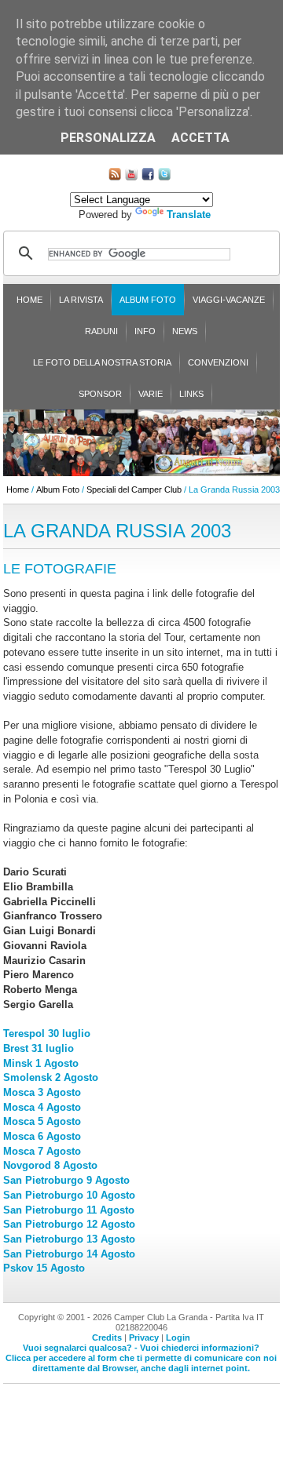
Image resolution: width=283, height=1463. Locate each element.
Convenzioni (218, 362)
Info (145, 331)
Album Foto (147, 299)
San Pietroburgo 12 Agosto (69, 1224)
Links (191, 394)
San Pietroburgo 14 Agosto (69, 1254)
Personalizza (108, 137)
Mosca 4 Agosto (42, 1107)
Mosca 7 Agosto (42, 1151)
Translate (189, 214)
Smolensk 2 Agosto (50, 1077)
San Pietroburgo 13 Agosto (69, 1239)
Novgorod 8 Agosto (50, 1165)
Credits (107, 1337)
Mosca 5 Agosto (42, 1121)
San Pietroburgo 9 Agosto (66, 1180)
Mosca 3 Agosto (42, 1092)
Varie (150, 394)
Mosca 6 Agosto (42, 1136)
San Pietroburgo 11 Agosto (68, 1210)
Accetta (200, 137)
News (184, 331)
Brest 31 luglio (38, 1048)
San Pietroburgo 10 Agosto (69, 1195)
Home (29, 299)
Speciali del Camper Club (134, 489)
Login (178, 1337)
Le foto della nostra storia (102, 362)
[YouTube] (131, 177)
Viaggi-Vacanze (229, 299)
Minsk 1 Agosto (41, 1063)
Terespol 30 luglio (46, 1033)
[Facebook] (148, 177)
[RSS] (114, 177)
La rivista (81, 299)
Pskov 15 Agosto (44, 1268)
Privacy (144, 1337)
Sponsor (100, 394)
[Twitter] (164, 177)
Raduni (101, 331)
